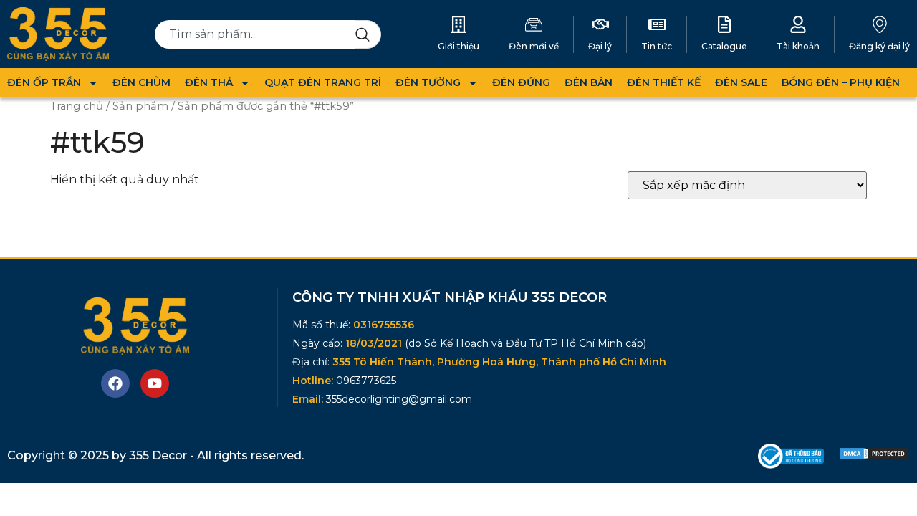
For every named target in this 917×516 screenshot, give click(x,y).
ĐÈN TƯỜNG (428, 82)
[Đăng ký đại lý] (879, 24)
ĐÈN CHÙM (141, 82)
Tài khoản (798, 46)
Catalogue (724, 46)
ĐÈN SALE (741, 82)
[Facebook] (115, 383)
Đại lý (600, 46)
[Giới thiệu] (458, 24)
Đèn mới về (534, 46)
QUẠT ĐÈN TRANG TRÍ (322, 82)
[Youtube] (154, 383)
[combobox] (255, 34)
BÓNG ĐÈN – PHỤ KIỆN (841, 82)
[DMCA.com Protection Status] (874, 457)
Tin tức (656, 46)
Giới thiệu (458, 46)
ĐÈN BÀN (589, 82)
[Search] (368, 34)
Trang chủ (76, 106)
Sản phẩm (140, 106)
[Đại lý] (600, 24)
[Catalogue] (724, 24)
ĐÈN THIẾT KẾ (664, 82)
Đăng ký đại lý (879, 46)
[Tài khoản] (798, 24)
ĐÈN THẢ (209, 82)
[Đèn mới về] (533, 24)
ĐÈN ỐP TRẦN (44, 82)
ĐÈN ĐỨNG (521, 82)
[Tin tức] (657, 24)
